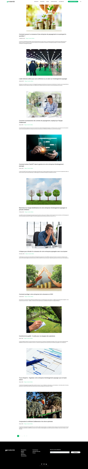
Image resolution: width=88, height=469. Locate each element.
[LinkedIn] (46, 464)
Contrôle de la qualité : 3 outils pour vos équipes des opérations (37, 336)
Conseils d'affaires (31, 38)
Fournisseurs (35, 449)
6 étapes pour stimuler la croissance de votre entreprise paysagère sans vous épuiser (43, 251)
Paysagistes (23, 449)
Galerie (22, 452)
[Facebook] (42, 464)
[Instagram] (44, 464)
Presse (34, 452)
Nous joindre (24, 455)
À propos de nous (36, 451)
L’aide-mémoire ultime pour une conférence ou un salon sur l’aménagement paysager (43, 79)
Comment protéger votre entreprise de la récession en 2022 (36, 294)
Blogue (27, 38)
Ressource (23, 454)
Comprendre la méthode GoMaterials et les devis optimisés (36, 421)
